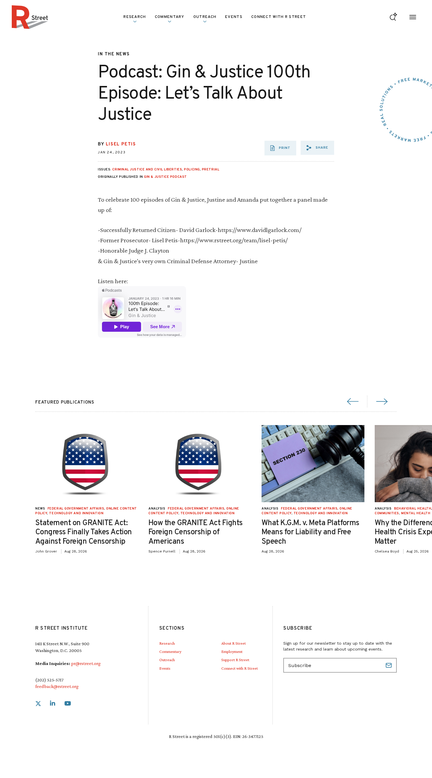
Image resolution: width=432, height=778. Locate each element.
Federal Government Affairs (76, 509)
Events (233, 17)
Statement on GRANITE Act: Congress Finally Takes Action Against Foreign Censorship (83, 532)
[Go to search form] (393, 17)
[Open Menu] (412, 17)
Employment (231, 651)
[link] (38, 703)
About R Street (233, 643)
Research (167, 643)
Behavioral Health (412, 509)
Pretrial (210, 169)
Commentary (170, 651)
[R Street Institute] (30, 17)
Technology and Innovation (76, 513)
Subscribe (389, 665)
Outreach (204, 17)
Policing (192, 169)
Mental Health (415, 513)
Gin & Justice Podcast (165, 177)
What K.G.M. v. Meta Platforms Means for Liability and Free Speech (310, 532)
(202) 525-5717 (49, 679)
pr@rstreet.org (86, 663)
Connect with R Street (278, 17)
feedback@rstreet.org (56, 686)
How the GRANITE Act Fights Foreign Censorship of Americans (195, 532)
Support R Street (235, 659)
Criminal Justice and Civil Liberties (147, 169)
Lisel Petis (121, 144)
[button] (317, 148)
